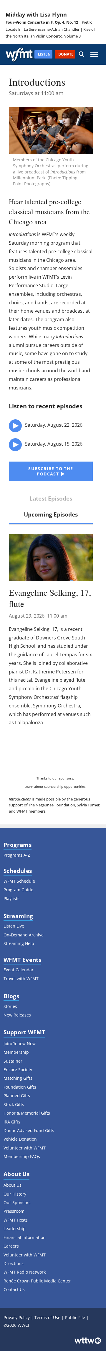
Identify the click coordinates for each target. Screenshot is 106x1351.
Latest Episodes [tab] (50, 498)
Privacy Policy (17, 1317)
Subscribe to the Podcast (50, 471)
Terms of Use (47, 1317)
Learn (28, 786)
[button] (81, 54)
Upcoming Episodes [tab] (51, 514)
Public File (75, 1317)
